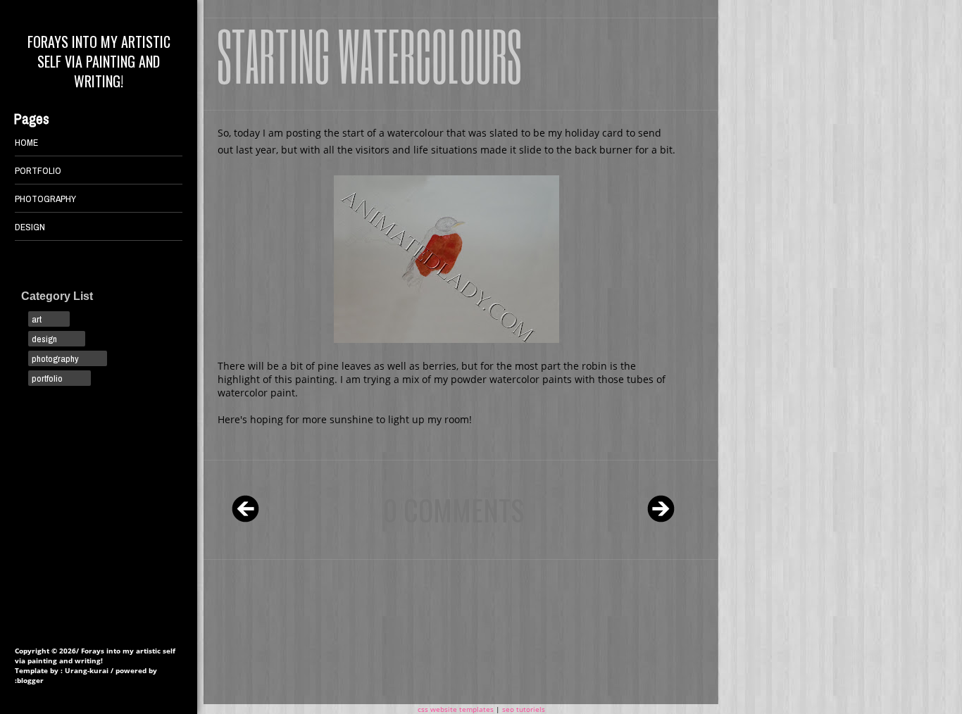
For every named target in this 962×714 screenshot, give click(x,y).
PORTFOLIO (38, 170)
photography (55, 358)
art (37, 319)
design (44, 338)
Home (26, 142)
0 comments (453, 510)
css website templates (456, 709)
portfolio (47, 378)
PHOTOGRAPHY (45, 198)
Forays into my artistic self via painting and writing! (98, 61)
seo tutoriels (523, 709)
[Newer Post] (246, 510)
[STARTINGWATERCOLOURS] (370, 54)
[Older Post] (661, 510)
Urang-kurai (86, 670)
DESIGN (30, 226)
